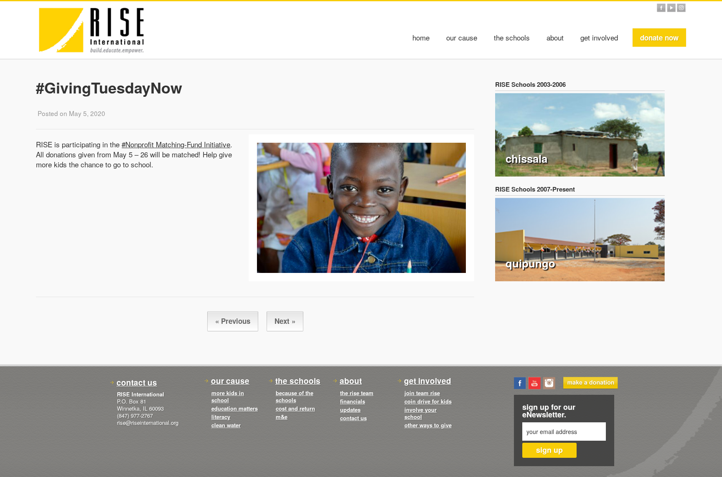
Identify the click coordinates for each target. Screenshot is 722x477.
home (421, 37)
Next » (285, 321)
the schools (512, 37)
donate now (659, 38)
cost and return (295, 408)
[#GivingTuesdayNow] (361, 207)
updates (350, 409)
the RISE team (357, 392)
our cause (461, 37)
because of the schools (294, 396)
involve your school (420, 413)
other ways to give (428, 425)
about (555, 37)
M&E (281, 416)
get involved (599, 37)
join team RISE (422, 392)
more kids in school (227, 396)
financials (352, 401)
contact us (353, 417)
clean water (226, 425)
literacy (220, 416)
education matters (234, 408)
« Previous (232, 321)
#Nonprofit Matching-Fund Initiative (176, 144)
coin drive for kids (428, 401)
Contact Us (137, 382)
